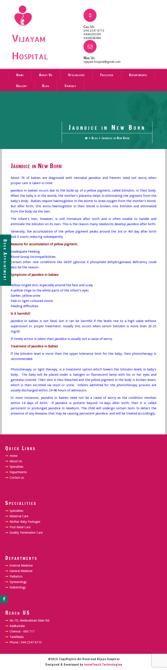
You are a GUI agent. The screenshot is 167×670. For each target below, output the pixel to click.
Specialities (76, 74)
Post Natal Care (20, 527)
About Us (46, 74)
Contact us (17, 477)
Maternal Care (19, 516)
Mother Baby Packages (25, 521)
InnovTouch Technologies (103, 664)
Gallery (21, 85)
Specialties (16, 466)
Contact (70, 85)
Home (20, 74)
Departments (138, 74)
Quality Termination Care (26, 532)
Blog (45, 85)
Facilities (107, 74)
